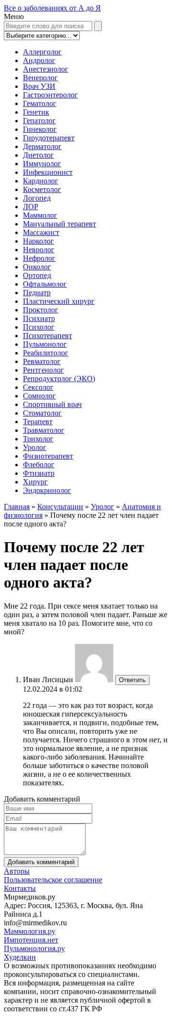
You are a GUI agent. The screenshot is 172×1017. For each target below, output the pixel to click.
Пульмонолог (45, 344)
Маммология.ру (29, 931)
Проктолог (40, 310)
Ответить (132, 680)
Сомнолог (39, 396)
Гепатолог (39, 121)
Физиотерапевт (48, 456)
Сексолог (38, 387)
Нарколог (38, 241)
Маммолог (40, 215)
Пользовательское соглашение (53, 880)
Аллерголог (42, 52)
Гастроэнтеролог (50, 95)
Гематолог (39, 103)
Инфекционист (48, 172)
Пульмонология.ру (34, 948)
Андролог (39, 60)
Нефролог (39, 258)
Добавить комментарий (41, 862)
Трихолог (38, 439)
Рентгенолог (43, 370)
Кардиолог (40, 181)
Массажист (41, 232)
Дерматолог (42, 146)
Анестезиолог (45, 69)
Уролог (34, 447)
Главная (17, 507)
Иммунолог (42, 164)
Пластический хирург (59, 301)
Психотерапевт (47, 336)
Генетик (36, 112)
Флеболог (38, 464)
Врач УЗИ (39, 86)
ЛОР (30, 207)
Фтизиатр (38, 473)
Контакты (20, 888)
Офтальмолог (45, 284)
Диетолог (38, 155)
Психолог (38, 327)
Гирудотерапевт (49, 138)
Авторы (17, 871)
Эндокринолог (47, 490)
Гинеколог (40, 129)
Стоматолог (42, 413)
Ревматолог (42, 361)
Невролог (38, 250)
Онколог (37, 267)
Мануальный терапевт (59, 224)
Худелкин (20, 957)
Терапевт (38, 422)
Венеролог (40, 78)
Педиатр (37, 293)
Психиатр (39, 318)
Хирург (35, 482)
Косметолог (42, 189)
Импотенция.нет (31, 940)
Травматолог (43, 430)
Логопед (37, 198)
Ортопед (37, 275)
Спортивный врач (52, 404)
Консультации (60, 507)
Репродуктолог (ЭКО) (59, 379)
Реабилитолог (45, 353)
